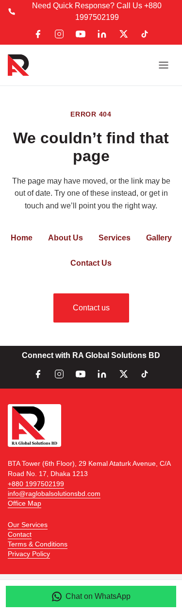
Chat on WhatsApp (98, 596)
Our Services (28, 524)
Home (22, 238)
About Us (65, 238)
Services (115, 238)
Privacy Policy (29, 554)
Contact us (91, 308)
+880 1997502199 (36, 484)
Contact (20, 534)
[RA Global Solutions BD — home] (18, 65)
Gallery (159, 238)
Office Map (24, 503)
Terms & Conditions (37, 544)
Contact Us (91, 263)
